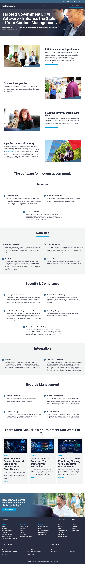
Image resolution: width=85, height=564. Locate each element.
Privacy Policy (49, 561)
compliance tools (9, 151)
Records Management (7, 534)
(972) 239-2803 (72, 551)
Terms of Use (55, 561)
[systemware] (8, 5)
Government (23, 534)
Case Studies (61, 532)
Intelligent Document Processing (9, 538)
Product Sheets (61, 534)
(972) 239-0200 (5, 554)
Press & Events (75, 530)
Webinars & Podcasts (63, 536)
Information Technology (43, 530)
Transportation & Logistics (26, 536)
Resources (51, 6)
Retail (21, 530)
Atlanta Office (31, 550)
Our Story (74, 524)
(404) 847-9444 (30, 554)
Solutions (44, 6)
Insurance (22, 528)
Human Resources (42, 532)
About (57, 6)
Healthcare (22, 532)
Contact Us (75, 6)
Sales (71, 1)
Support (75, 1)
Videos (59, 528)
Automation (4, 528)
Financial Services (24, 526)
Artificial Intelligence (6, 536)
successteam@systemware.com (58, 552)
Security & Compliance (7, 530)
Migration (4, 526)
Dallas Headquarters (8, 550)
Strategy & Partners (62, 530)
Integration (4, 532)
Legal (39, 528)
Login (80, 1)
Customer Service (42, 534)
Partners (74, 528)
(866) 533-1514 (66, 1)
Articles (60, 526)
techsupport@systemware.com (75, 552)
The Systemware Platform (33, 6)
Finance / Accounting (43, 526)
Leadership (74, 526)
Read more (6, 481)
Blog (59, 524)
